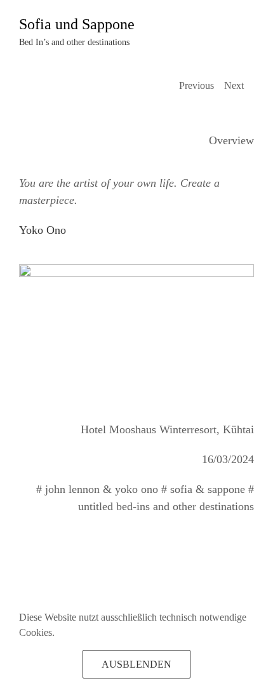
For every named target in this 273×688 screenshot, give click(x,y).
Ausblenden (136, 664)
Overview (231, 140)
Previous (196, 85)
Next (234, 85)
